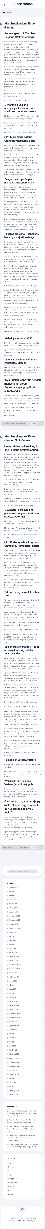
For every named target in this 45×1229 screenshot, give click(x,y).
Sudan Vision (22, 4)
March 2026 (13, 904)
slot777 (9, 1191)
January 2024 (13, 1009)
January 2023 (13, 1058)
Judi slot (10, 1194)
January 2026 (13, 912)
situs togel (10, 1179)
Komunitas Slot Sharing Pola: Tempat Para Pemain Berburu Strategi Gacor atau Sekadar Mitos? (22, 1113)
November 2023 (14, 1017)
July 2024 (12, 985)
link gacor (10, 1167)
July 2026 (12, 891)
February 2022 (14, 1091)
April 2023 (12, 1046)
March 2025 (13, 952)
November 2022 (14, 1066)
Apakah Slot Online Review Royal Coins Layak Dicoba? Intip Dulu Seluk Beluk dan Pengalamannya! (21, 1137)
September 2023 (14, 1026)
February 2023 (14, 1054)
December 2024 (14, 965)
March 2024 (13, 1001)
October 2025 (13, 924)
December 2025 (14, 916)
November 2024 (14, 969)
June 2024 (12, 989)
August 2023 (13, 1030)
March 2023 (13, 1050)
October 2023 (13, 1021)
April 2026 (12, 900)
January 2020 (13, 1095)
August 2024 (13, 981)
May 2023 (12, 1042)
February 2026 (14, 908)
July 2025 (12, 936)
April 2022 (12, 1082)
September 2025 (14, 928)
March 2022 (13, 1086)
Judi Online (32, 423)
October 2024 (13, 973)
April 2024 (12, 997)
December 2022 (14, 1062)
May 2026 (12, 896)
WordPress (22, 1221)
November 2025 (14, 920)
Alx (34, 1221)
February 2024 (14, 1005)
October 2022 (13, 1070)
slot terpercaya (12, 1183)
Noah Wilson (22, 423)
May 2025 (12, 944)
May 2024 (12, 993)
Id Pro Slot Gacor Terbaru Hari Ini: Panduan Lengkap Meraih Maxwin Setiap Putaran (21, 1129)
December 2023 (14, 1013)
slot (8, 1171)
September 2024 (14, 977)
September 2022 (14, 1074)
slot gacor (10, 1163)
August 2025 (13, 932)
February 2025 (14, 956)
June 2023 (12, 1038)
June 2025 (12, 940)
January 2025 (13, 961)
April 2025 (12, 948)
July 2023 (12, 1034)
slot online (10, 1187)
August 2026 (13, 887)
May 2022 (12, 1078)
